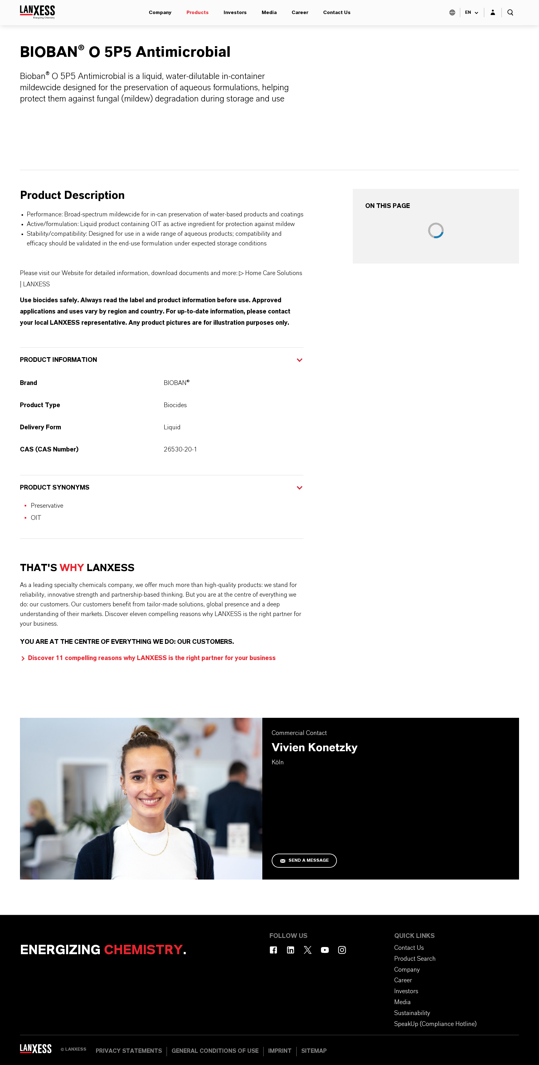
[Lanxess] (40, 1051)
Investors (235, 12)
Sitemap (314, 1051)
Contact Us (337, 12)
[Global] (452, 12)
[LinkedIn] (290, 950)
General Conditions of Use (215, 1051)
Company (160, 12)
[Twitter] (308, 950)
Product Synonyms (55, 488)
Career (300, 12)
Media (269, 12)
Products (198, 12)
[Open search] (510, 12)
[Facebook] (273, 950)
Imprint (280, 1051)
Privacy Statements (129, 1051)
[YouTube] (325, 950)
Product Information (58, 360)
